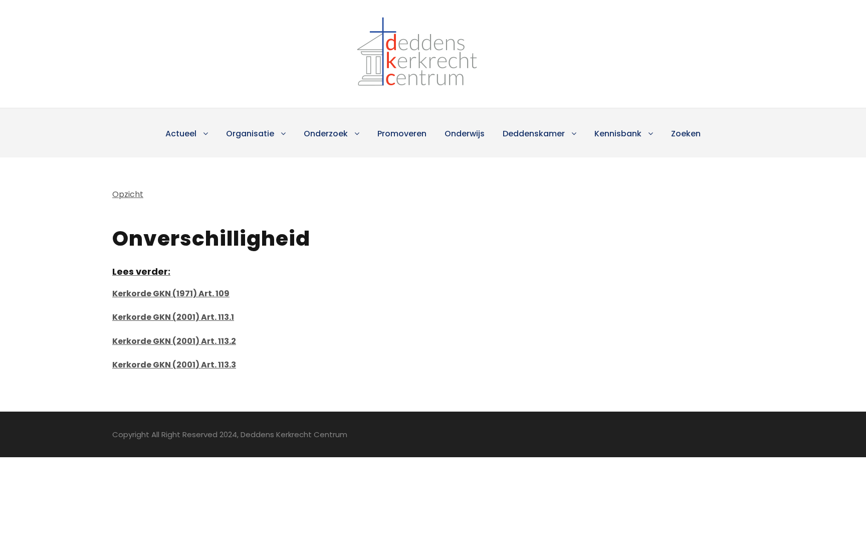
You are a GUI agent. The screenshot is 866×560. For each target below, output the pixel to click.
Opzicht (127, 194)
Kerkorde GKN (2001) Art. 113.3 (174, 364)
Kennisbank (617, 133)
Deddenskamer (534, 133)
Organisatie (250, 133)
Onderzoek (326, 133)
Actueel (180, 133)
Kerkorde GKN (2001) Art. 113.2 (174, 341)
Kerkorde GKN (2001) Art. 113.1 (173, 317)
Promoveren (401, 133)
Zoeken (686, 133)
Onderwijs (465, 133)
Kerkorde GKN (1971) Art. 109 (171, 293)
